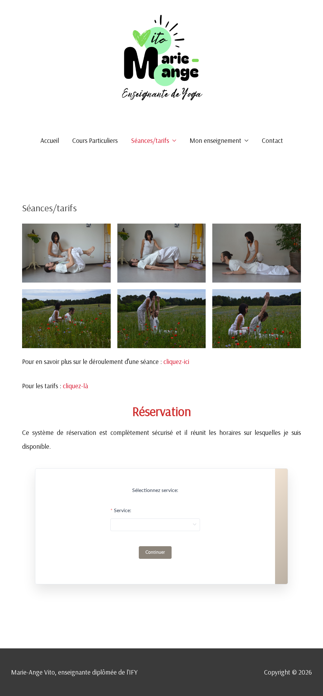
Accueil (49, 140)
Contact (272, 140)
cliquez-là (74, 386)
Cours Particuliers (95, 140)
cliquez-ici (176, 361)
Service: (122, 510)
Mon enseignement (215, 140)
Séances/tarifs (150, 140)
